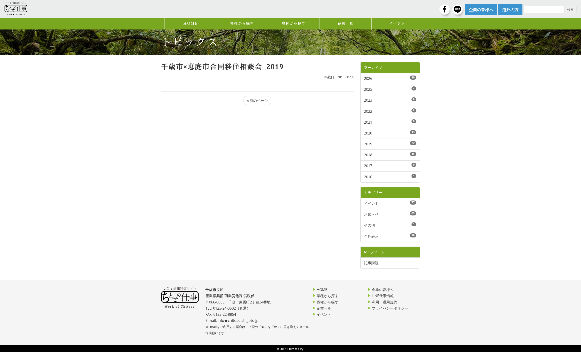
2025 (368, 89)
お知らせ (371, 214)
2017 (368, 165)
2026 (368, 78)
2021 (368, 122)
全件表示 (371, 236)
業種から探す (242, 23)
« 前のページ (257, 100)
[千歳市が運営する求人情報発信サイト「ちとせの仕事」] (16, 8)
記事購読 (371, 262)
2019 (368, 144)
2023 (368, 100)
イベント (397, 23)
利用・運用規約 (384, 302)
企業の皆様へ (383, 289)
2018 (368, 154)
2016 (368, 176)
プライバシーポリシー (390, 308)
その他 (369, 225)
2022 (368, 111)
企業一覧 (345, 23)
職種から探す (294, 23)
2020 (368, 133)
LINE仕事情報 (383, 295)
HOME (190, 23)
